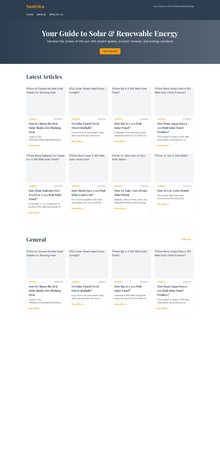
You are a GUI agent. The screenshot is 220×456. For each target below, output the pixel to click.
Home (29, 14)
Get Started (110, 51)
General (41, 14)
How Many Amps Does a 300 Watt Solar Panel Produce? (172, 128)
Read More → (36, 145)
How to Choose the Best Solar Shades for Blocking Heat (45, 128)
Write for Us (56, 14)
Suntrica (35, 6)
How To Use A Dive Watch (173, 190)
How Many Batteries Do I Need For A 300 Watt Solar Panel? (45, 195)
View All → (187, 239)
